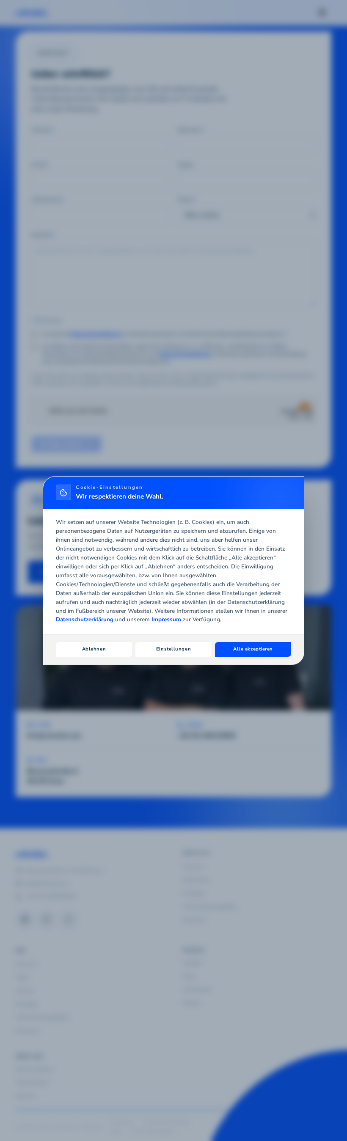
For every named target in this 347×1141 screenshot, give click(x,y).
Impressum (166, 619)
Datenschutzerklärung (84, 619)
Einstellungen (173, 649)
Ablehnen (94, 649)
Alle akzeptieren (253, 649)
